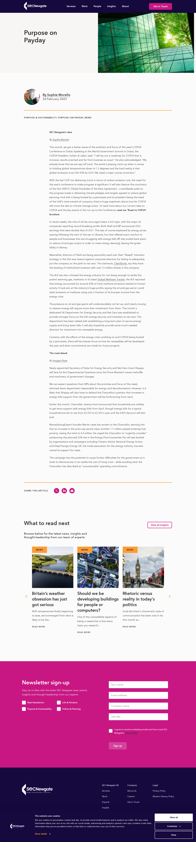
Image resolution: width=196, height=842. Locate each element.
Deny (173, 835)
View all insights (160, 525)
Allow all (174, 817)
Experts (105, 802)
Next (170, 596)
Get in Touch (160, 6)
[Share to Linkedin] (64, 490)
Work (85, 6)
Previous (26, 596)
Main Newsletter (35, 702)
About (125, 6)
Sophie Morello (61, 139)
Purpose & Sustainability (39, 709)
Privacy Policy (131, 733)
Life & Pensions (69, 702)
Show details (41, 834)
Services (71, 6)
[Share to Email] (72, 490)
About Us (131, 791)
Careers (131, 796)
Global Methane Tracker (111, 279)
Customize (172, 826)
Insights (111, 6)
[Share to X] (56, 490)
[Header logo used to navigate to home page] (35, 6)
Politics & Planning (71, 709)
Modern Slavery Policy (163, 796)
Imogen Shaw (60, 360)
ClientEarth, (120, 263)
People (97, 6)
